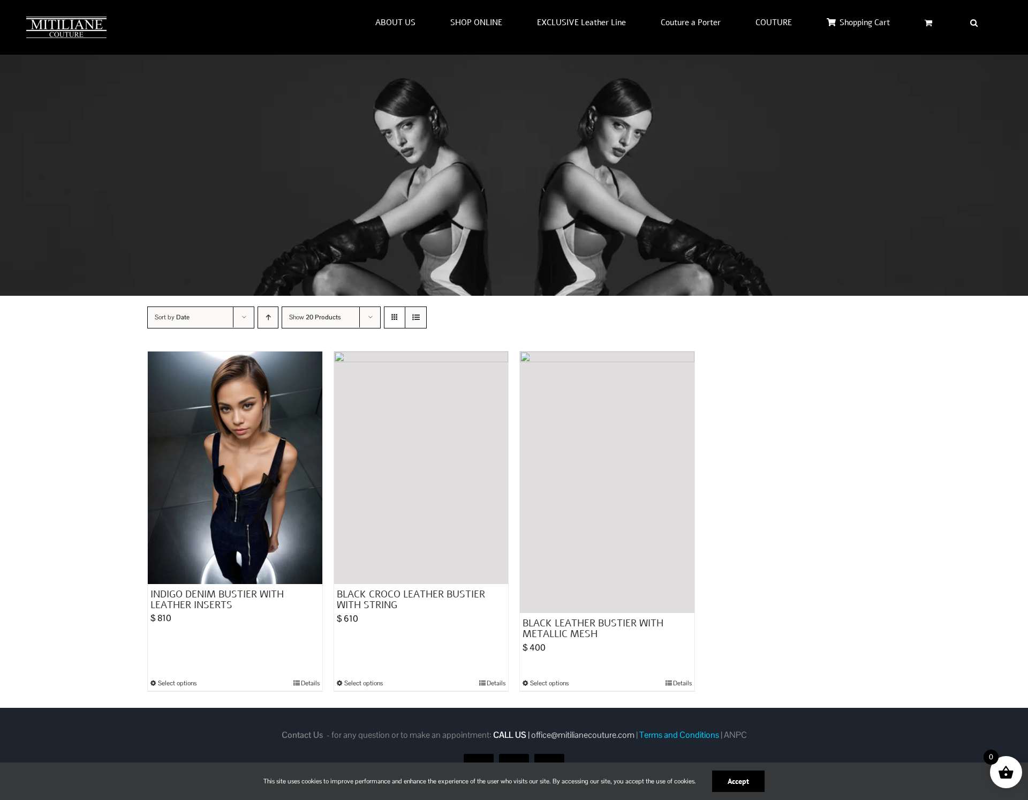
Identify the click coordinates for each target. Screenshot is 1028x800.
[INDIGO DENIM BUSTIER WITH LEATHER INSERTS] (235, 468)
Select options (177, 683)
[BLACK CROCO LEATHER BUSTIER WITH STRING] (421, 468)
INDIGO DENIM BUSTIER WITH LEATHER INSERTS (217, 599)
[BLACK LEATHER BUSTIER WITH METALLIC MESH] (607, 482)
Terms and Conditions (679, 735)
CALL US (509, 735)
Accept (738, 781)
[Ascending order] (268, 317)
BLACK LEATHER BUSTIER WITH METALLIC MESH (593, 628)
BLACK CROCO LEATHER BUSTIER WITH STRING (411, 599)
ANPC (735, 735)
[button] (973, 22)
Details (310, 683)
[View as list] (415, 317)
